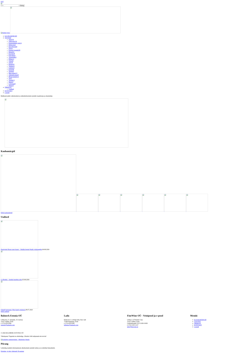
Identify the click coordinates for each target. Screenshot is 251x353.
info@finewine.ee (132, 327)
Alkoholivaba (14, 75)
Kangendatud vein (15, 43)
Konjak (12, 54)
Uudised (11, 89)
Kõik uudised (5, 311)
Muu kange (13, 73)
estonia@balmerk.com (8, 325)
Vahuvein (13, 41)
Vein (11, 39)
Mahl (11, 82)
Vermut (11, 71)
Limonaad (12, 84)
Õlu (11, 48)
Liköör (11, 68)
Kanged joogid (14, 50)
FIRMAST (8, 87)
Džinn (11, 59)
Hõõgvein (12, 45)
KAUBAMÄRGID (11, 36)
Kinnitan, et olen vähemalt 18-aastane (12, 351)
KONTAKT (8, 91)
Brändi (11, 52)
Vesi (10, 78)
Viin (11, 62)
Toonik (12, 80)
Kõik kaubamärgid (6, 213)
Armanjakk (12, 57)
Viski (11, 61)
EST (2, 1)
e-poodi (7, 92)
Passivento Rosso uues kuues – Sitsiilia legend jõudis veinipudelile (21, 249)
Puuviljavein (13, 47)
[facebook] (1, 3)
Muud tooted (14, 77)
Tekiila (11, 66)
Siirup (11, 85)
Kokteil (11, 70)
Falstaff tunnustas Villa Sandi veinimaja (13, 310)
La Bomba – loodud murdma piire (11, 279)
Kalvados (12, 55)
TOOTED (8, 38)
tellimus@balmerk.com (71, 325)
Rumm (11, 64)
